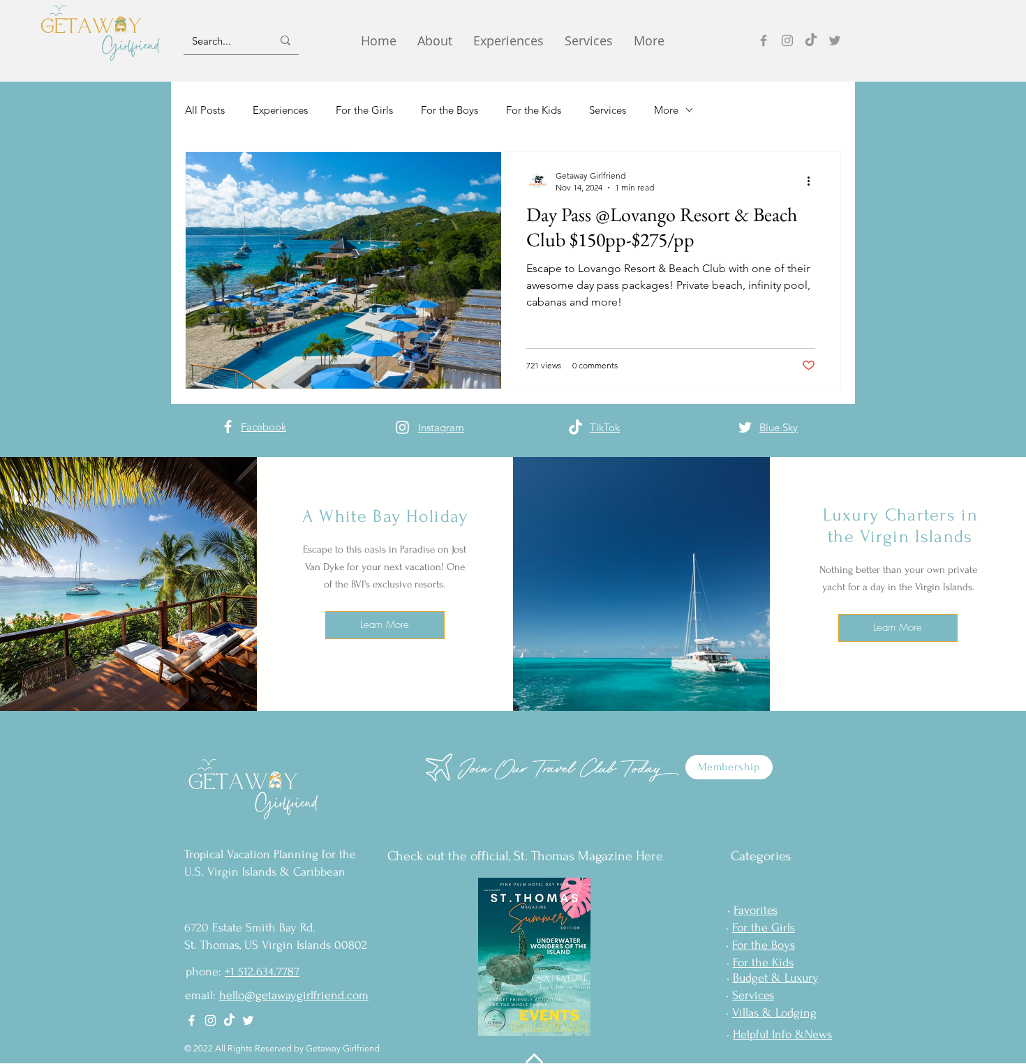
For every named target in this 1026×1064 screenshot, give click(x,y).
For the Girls (364, 110)
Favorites (756, 910)
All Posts (205, 110)
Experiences (280, 110)
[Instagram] (787, 40)
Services (607, 110)
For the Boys (449, 110)
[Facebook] (763, 40)
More (666, 110)
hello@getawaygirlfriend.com (294, 995)
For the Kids (533, 110)
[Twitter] (834, 40)
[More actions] (813, 180)
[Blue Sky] (745, 427)
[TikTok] (811, 40)
